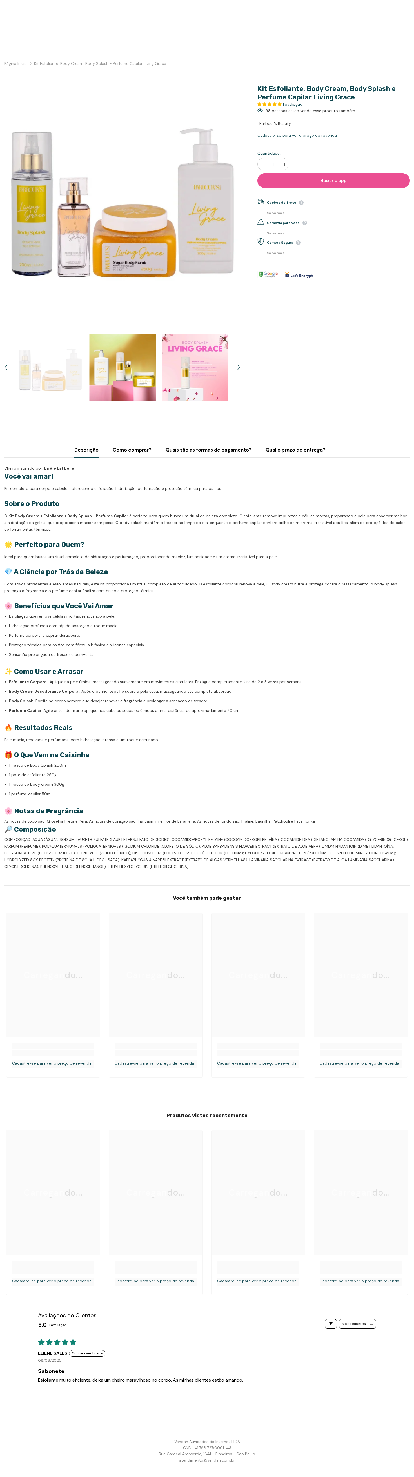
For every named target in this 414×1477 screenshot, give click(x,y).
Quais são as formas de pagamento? (208, 450)
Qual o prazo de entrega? (296, 450)
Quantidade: (269, 153)
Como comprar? (132, 450)
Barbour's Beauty (275, 123)
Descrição (86, 450)
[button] (270, 104)
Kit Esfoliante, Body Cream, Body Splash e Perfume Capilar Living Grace (326, 93)
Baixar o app (333, 181)
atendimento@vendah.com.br (207, 1460)
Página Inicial (16, 63)
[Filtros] (331, 1324)
